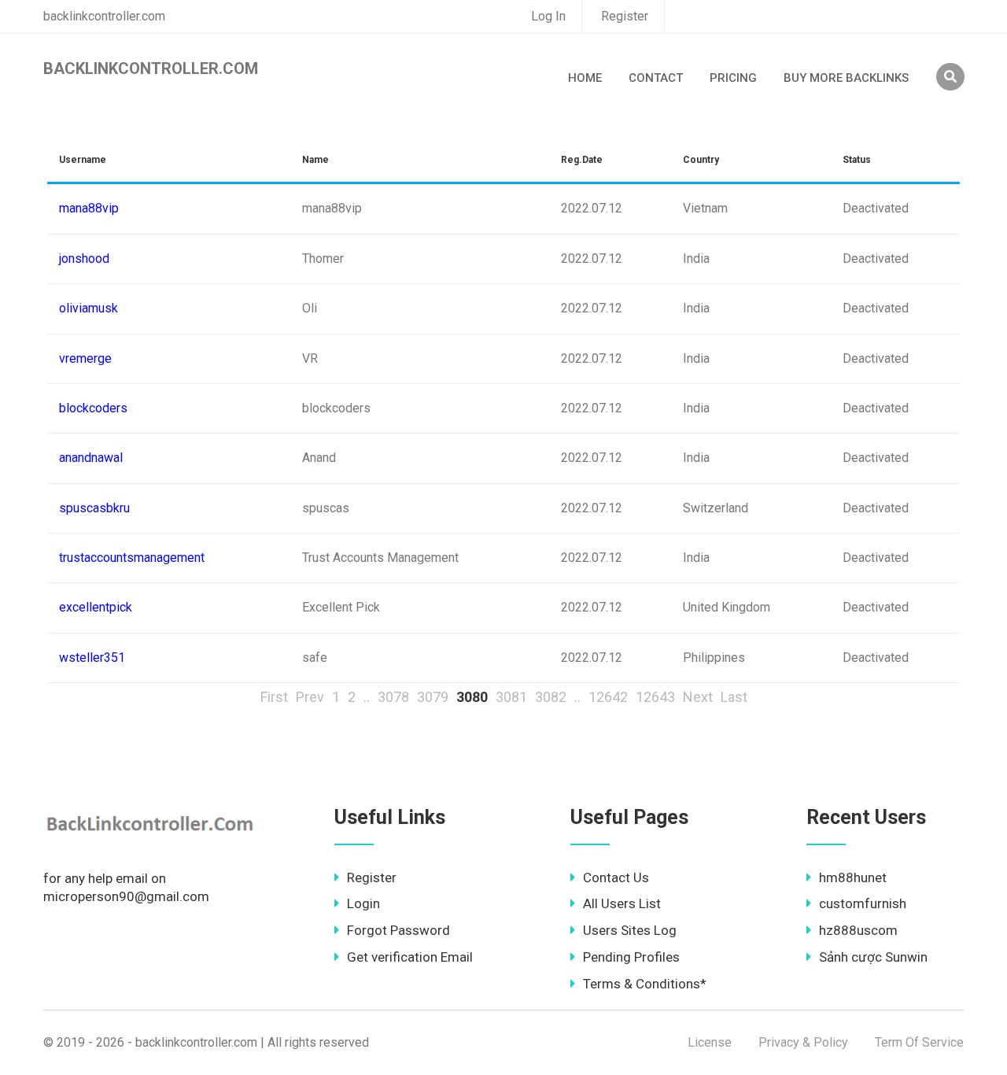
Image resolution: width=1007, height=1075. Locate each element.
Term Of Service (919, 1042)
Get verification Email (410, 957)
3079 (432, 697)
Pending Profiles (631, 957)
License (710, 1042)
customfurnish (862, 903)
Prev (310, 697)
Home (585, 78)
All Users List (622, 903)
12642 (608, 697)
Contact (656, 78)
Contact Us (616, 877)
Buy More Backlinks (846, 78)
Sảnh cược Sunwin (873, 957)
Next (698, 697)
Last (734, 697)
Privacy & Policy (803, 1042)
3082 (550, 697)
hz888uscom (858, 930)
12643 (655, 697)
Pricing (733, 78)
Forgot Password (398, 930)
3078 (393, 697)
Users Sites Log (630, 930)
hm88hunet (853, 877)
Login (363, 903)
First (274, 697)
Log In (548, 16)
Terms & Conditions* (644, 984)
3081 (511, 697)
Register (624, 16)
